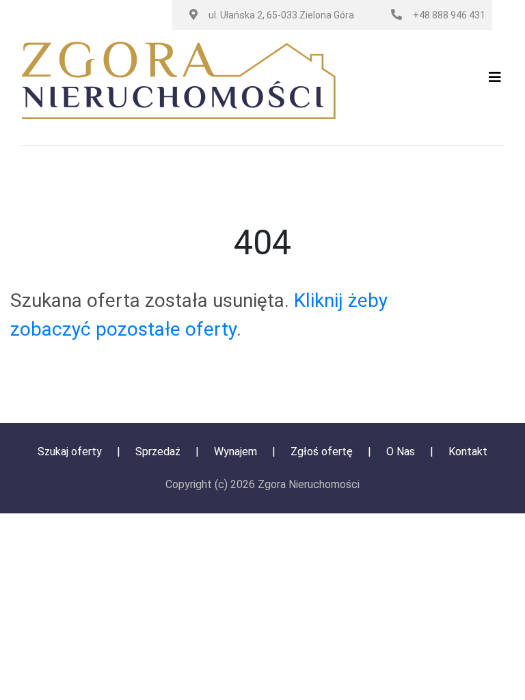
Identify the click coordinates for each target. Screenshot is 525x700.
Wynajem (235, 451)
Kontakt (467, 451)
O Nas (402, 451)
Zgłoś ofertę (323, 451)
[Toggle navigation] (495, 80)
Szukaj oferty (70, 451)
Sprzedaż (157, 451)
